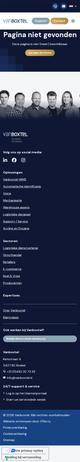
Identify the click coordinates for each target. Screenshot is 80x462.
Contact (59, 21)
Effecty (46, 421)
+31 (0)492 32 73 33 (21, 372)
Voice (7, 193)
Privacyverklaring (15, 427)
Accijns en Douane (16, 228)
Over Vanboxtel (14, 310)
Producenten (12, 283)
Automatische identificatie (22, 186)
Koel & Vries (11, 276)
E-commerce (12, 269)
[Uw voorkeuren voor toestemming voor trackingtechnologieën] (6, 458)
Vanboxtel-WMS (14, 179)
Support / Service (15, 221)
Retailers (9, 262)
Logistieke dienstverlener (20, 248)
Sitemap (9, 440)
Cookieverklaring (15, 434)
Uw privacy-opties (29, 450)
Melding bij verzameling (23, 457)
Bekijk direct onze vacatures (26, 338)
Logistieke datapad (16, 214)
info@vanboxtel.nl (19, 378)
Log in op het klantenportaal (26, 393)
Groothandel (12, 255)
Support (41, 21)
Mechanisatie (12, 200)
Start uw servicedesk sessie (26, 399)
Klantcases (11, 317)
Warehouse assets (16, 207)
